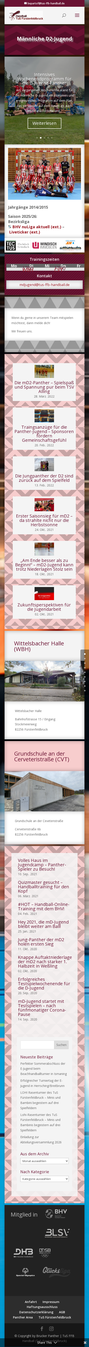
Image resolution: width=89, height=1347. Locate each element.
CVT (58, 269)
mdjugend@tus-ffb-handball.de (44, 284)
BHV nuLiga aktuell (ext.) (36, 226)
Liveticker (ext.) (24, 232)
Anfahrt (31, 1302)
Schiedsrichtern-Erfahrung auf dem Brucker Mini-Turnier (44, 88)
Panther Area (23, 1317)
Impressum (51, 1302)
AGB (62, 1312)
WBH (27, 269)
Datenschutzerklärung (36, 1312)
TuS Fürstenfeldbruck (54, 1317)
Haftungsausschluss (42, 1307)
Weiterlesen (44, 128)
